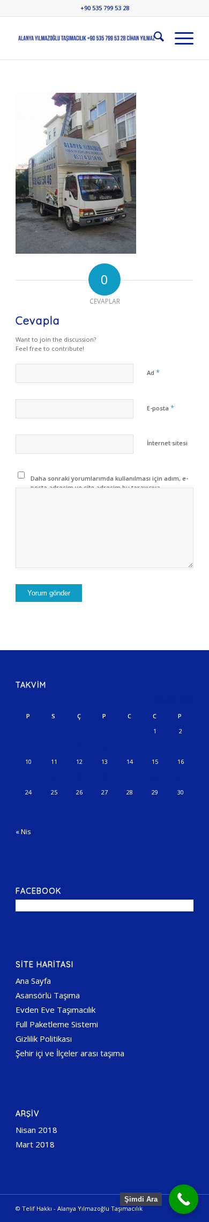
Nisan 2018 (36, 1129)
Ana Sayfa (33, 980)
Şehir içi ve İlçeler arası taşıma (70, 1053)
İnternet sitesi (167, 443)
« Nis (23, 831)
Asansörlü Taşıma (48, 995)
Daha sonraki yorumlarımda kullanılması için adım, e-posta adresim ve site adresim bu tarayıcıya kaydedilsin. (109, 487)
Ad (153, 372)
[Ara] (153, 38)
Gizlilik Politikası (44, 1038)
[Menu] (178, 38)
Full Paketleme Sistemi (57, 1024)
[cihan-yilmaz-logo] (87, 38)
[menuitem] (153, 38)
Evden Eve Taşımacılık (55, 1009)
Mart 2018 (35, 1144)
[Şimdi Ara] (183, 1199)
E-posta (160, 408)
